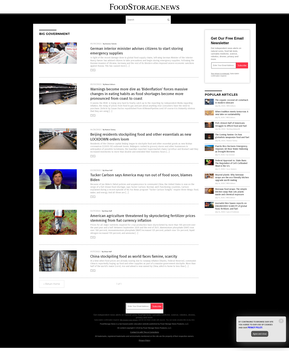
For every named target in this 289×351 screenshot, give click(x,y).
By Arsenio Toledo (110, 44)
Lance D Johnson (233, 212)
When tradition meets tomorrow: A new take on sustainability (231, 113)
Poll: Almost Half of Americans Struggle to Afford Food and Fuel (231, 124)
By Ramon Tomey (109, 130)
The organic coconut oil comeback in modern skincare (231, 101)
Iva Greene (230, 155)
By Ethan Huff (107, 170)
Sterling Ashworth (233, 129)
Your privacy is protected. (220, 73)
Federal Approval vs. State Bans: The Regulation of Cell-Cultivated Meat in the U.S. (231, 163)
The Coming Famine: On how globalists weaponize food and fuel (232, 136)
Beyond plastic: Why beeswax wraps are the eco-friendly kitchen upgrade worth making (232, 178)
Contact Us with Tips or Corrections (144, 332)
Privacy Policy (144, 340)
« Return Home (52, 284)
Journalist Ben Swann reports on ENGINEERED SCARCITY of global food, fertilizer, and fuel (231, 206)
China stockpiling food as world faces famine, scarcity (133, 256)
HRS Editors (231, 106)
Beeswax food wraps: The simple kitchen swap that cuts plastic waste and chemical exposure (231, 192)
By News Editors (109, 84)
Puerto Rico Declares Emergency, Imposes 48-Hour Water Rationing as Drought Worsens (231, 149)
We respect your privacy (129, 320)
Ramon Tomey (232, 141)
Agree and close (260, 334)
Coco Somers (231, 169)
